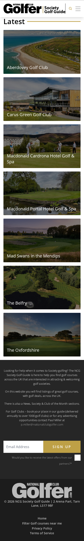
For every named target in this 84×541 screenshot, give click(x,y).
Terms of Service (42, 533)
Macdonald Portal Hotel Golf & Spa (41, 209)
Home (42, 518)
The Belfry (17, 303)
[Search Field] (70, 8)
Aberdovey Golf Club (27, 67)
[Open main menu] (78, 8)
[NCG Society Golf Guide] (42, 490)
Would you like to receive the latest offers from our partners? (42, 460)
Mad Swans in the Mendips (33, 256)
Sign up (62, 446)
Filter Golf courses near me (42, 523)
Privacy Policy (42, 528)
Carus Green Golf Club (29, 114)
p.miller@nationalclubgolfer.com (42, 424)
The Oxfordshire (23, 350)
